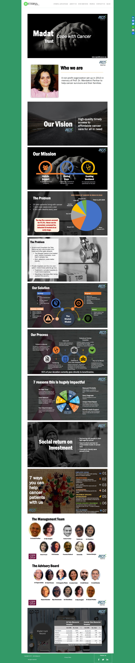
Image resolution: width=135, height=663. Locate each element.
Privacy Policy (67, 657)
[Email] (133, 30)
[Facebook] (133, 20)
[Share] (133, 33)
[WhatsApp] (133, 26)
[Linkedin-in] (107, 660)
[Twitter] (133, 23)
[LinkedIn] (133, 17)
